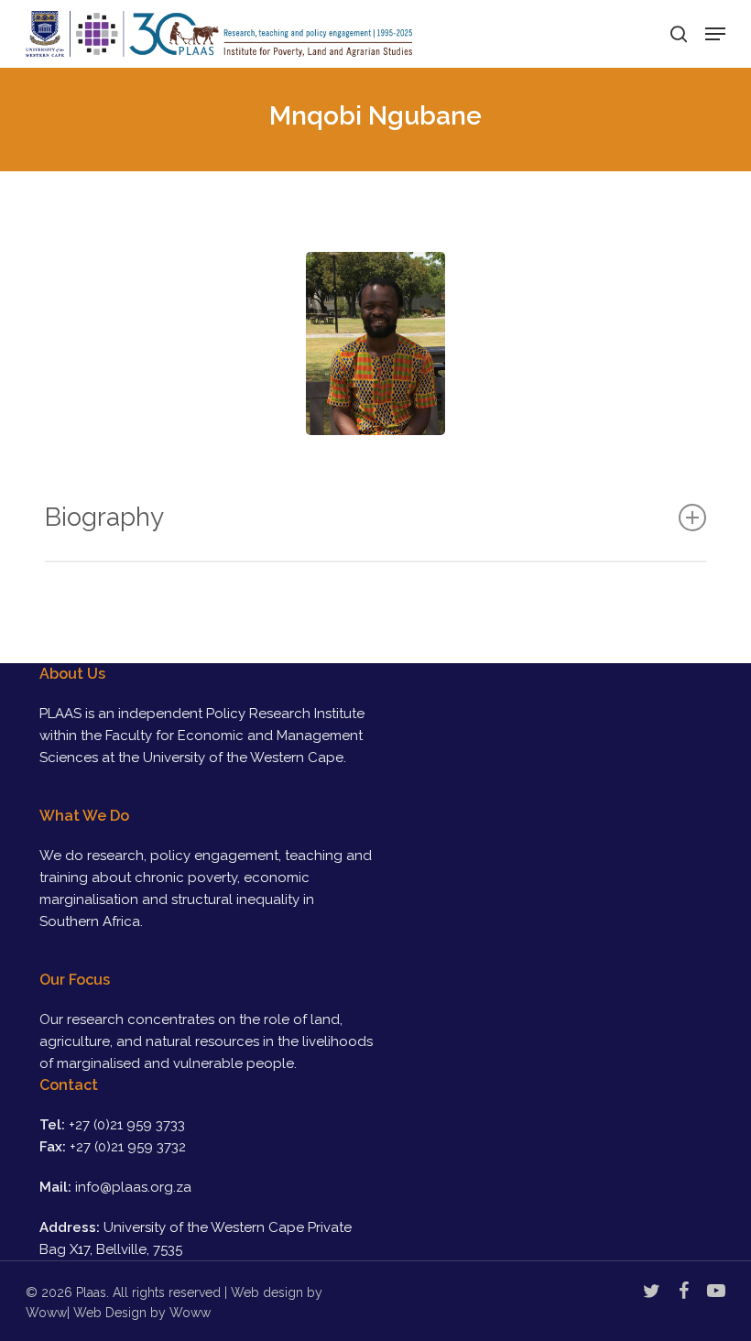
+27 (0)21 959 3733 (127, 1125)
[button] (715, 34)
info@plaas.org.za (133, 1187)
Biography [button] (104, 517)
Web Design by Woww (142, 1312)
